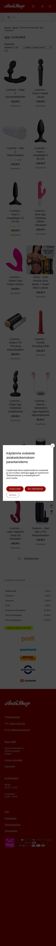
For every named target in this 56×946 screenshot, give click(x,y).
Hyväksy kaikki (15, 489)
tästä (32, 473)
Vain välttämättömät (35, 489)
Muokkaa (12, 495)
